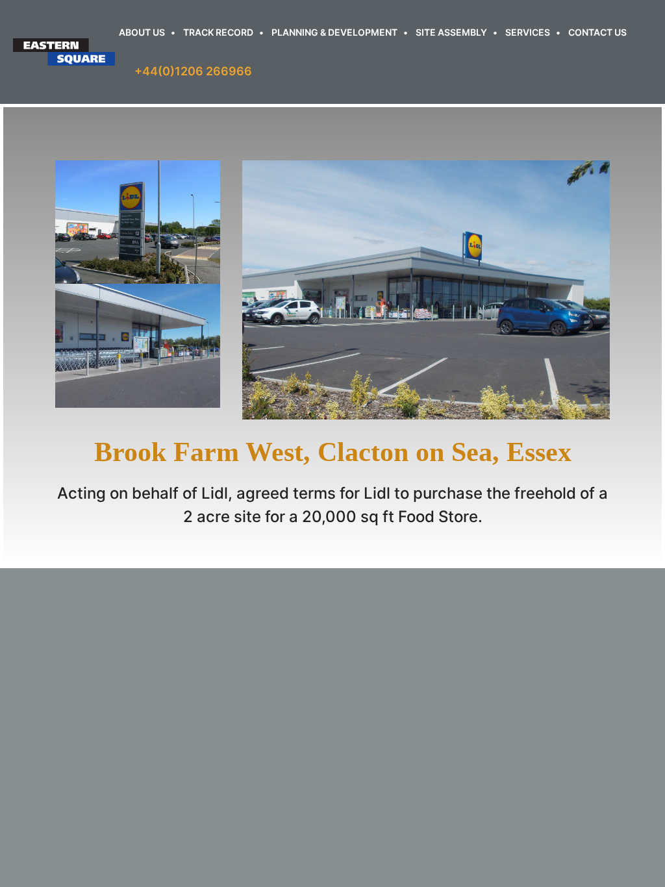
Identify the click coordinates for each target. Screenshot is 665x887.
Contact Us (597, 32)
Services (527, 32)
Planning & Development (334, 32)
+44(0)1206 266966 (193, 71)
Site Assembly (451, 32)
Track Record (218, 32)
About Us (142, 32)
